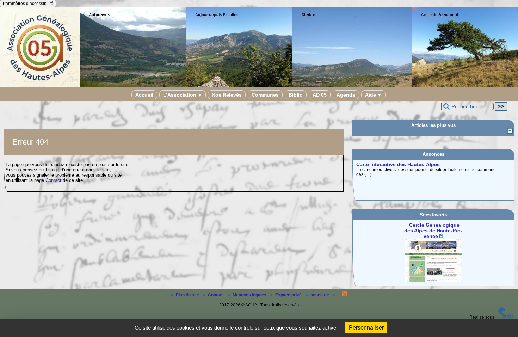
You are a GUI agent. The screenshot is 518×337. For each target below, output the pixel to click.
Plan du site (188, 295)
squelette (320, 295)
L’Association (182, 95)
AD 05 (320, 95)
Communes (265, 95)
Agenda (346, 95)
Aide (373, 95)
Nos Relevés (227, 95)
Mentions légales (250, 295)
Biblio (296, 95)
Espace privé (289, 295)
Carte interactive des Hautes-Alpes (398, 164)
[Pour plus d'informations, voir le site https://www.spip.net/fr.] (505, 317)
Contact (53, 180)
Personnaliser (366, 328)
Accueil (144, 95)
